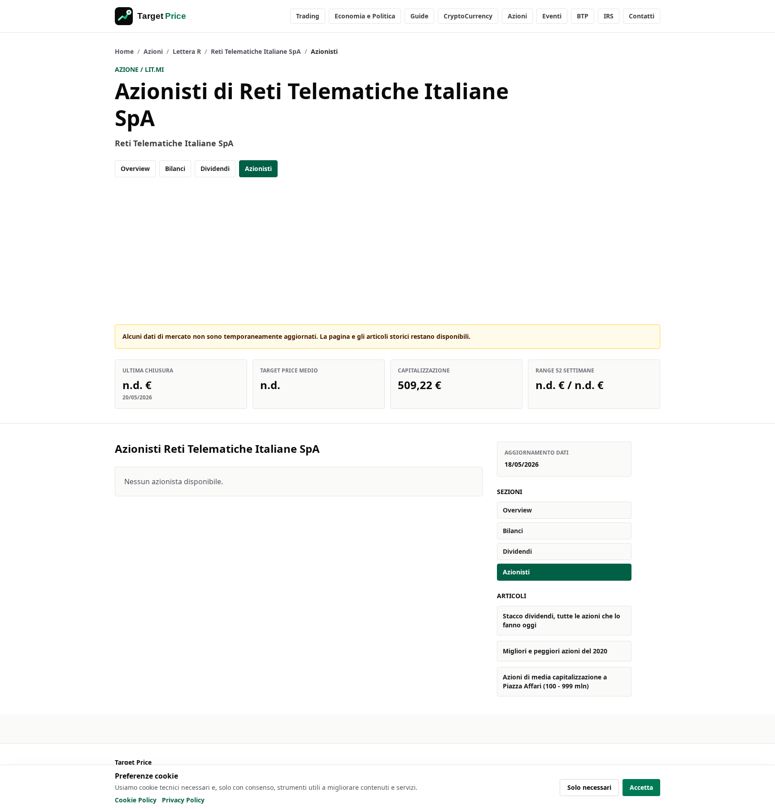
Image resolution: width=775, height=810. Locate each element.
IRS (609, 16)
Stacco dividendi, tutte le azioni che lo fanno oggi (561, 620)
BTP (582, 16)
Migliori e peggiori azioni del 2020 (555, 651)
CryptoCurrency (468, 16)
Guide (419, 16)
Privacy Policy (183, 800)
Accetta (641, 787)
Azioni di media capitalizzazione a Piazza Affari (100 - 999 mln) (555, 681)
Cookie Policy (136, 800)
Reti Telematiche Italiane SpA (256, 51)
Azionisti (258, 168)
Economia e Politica (365, 16)
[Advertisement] (387, 251)
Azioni (517, 16)
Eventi (552, 16)
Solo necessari (589, 787)
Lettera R (187, 51)
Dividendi (215, 168)
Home (124, 51)
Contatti (641, 16)
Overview (135, 168)
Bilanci (175, 168)
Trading (307, 16)
